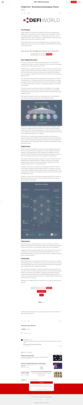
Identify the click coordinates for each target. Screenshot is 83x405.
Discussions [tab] (29, 352)
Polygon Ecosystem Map (27, 355)
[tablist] (26, 329)
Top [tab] (22, 352)
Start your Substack (38, 399)
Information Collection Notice (41, 386)
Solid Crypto (25, 339)
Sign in (79, 2)
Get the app (47, 399)
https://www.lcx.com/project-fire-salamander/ (32, 344)
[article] (41, 357)
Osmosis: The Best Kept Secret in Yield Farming (33, 363)
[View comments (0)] (32, 360)
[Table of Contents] (1, 202)
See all (23, 380)
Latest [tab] (25, 352)
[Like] (22, 13)
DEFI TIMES (23, 9)
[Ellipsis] (61, 340)
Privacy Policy (50, 386)
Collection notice (49, 396)
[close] (52, 367)
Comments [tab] (24, 329)
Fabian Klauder (28, 358)
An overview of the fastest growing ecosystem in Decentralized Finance (35, 357)
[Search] (66, 2)
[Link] (19, 30)
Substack (36, 402)
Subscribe (74, 2)
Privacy (40, 396)
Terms (44, 396)
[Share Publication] (69, 2)
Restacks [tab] (28, 329)
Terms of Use (47, 385)
